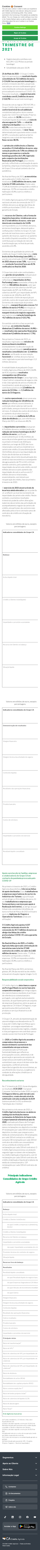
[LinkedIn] (12, 1517)
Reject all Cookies (20, 33)
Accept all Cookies (20, 38)
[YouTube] (34, 1517)
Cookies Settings (20, 27)
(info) (8, 23)
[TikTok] (5, 1517)
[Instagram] (20, 1517)
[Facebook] (27, 1517)
